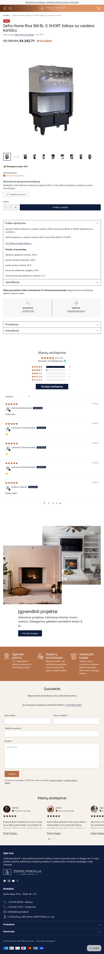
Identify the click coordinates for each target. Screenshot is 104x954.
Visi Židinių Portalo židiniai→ (18, 243)
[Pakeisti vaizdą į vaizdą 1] (7, 157)
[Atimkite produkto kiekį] (5, 207)
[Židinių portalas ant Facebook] (4, 881)
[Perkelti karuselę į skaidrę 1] (48, 838)
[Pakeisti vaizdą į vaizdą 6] (53, 157)
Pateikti (11, 774)
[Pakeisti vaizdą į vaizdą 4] (34, 157)
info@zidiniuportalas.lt (76, 311)
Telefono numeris (13, 728)
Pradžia (6, 15)
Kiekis (6, 201)
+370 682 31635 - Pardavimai (22, 907)
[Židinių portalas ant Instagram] (9, 881)
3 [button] (53, 503)
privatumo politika (55, 780)
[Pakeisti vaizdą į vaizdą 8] (71, 157)
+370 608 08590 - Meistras (20, 902)
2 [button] (48, 503)
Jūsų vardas (10, 715)
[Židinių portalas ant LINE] (17, 881)
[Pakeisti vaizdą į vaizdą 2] (16, 157)
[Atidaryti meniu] (4, 8)
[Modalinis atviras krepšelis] (98, 8)
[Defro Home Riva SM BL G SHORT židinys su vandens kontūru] (52, 98)
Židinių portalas (27, 941)
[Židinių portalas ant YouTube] (13, 881)
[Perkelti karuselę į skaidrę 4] (55, 838)
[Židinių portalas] (52, 8)
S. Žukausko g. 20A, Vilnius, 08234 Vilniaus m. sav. (31, 916)
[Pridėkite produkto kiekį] (15, 207)
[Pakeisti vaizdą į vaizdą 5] (44, 157)
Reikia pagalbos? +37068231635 (52, 2)
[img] (11, 404)
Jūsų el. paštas (61, 715)
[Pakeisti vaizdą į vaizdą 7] (62, 157)
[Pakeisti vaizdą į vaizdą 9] (80, 157)
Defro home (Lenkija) (24, 34)
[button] (37, 367)
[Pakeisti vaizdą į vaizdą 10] (90, 157)
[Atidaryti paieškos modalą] (10, 8)
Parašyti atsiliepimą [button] (52, 386)
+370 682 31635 (28, 311)
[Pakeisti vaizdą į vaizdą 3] (25, 157)
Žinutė (8, 741)
